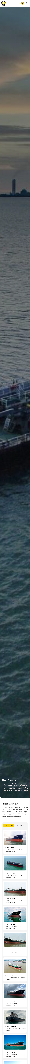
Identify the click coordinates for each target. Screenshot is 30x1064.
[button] (22, 3)
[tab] (8, 825)
